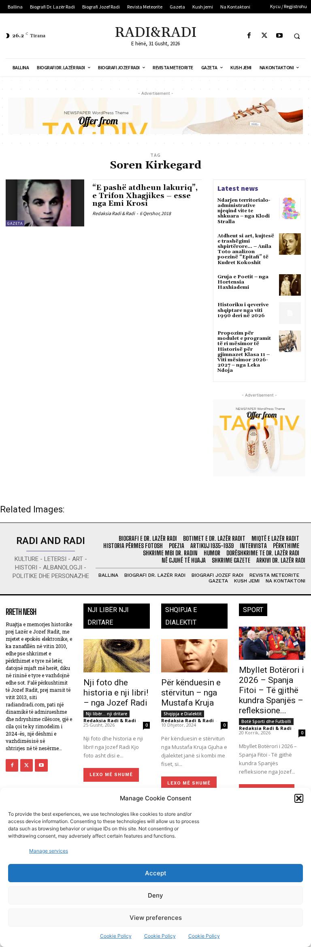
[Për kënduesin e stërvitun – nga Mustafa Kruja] (194, 655)
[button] (299, 798)
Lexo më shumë (111, 774)
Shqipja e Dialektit (183, 714)
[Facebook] (249, 35)
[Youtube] (279, 35)
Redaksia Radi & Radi (113, 213)
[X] (264, 35)
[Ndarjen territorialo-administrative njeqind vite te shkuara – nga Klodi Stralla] (290, 209)
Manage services (48, 851)
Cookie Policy (116, 936)
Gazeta (15, 223)
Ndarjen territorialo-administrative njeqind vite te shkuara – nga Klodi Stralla (244, 211)
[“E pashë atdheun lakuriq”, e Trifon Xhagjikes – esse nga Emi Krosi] (45, 202)
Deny (155, 895)
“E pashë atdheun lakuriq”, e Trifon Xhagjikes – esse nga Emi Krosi (145, 196)
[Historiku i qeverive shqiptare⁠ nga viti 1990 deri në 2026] (290, 313)
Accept (155, 873)
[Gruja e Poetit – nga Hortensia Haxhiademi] (290, 285)
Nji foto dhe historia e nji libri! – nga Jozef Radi (115, 693)
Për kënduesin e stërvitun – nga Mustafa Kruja (191, 693)
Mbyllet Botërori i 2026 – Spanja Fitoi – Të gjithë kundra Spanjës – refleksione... (271, 690)
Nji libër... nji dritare (106, 714)
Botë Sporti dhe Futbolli (266, 721)
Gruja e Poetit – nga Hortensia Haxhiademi (242, 282)
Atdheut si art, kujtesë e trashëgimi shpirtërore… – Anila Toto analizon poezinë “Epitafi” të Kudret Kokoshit (245, 249)
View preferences (156, 917)
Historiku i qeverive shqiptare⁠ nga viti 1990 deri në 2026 (242, 310)
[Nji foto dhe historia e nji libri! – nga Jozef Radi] (116, 655)
